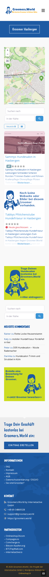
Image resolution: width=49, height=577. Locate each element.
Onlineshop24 (25, 573)
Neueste (10, 126)
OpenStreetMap (29, 103)
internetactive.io (14, 552)
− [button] (7, 54)
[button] (24, 227)
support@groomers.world (20, 514)
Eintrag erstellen (21, 445)
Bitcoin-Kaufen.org (15, 545)
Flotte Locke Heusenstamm (28, 333)
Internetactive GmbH (13, 570)
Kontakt (10, 469)
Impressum (11, 473)
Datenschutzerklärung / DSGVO (22, 479)
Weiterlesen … (24, 182)
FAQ (8, 466)
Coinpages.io (12, 539)
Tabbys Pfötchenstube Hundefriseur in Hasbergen (23, 216)
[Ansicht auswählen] (22, 126)
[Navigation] (43, 10)
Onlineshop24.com (15, 535)
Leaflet (10, 103)
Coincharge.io (13, 542)
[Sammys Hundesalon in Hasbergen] (41, 78)
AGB (8, 476)
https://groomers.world (19, 518)
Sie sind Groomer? (15, 482)
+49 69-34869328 (16, 509)
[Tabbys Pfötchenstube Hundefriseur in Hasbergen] (8, 66)
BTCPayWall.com (14, 548)
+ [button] (7, 50)
